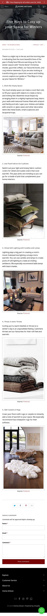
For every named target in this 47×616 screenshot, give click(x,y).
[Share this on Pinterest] (26, 505)
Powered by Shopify (32, 606)
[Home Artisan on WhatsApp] (31, 599)
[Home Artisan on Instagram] (23, 599)
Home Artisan (18, 606)
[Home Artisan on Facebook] (19, 599)
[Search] (39, 6)
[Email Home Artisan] (15, 599)
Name (5, 524)
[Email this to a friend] (31, 505)
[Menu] (1, 6)
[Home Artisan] (23, 6)
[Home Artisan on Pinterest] (27, 599)
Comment (6, 543)
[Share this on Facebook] (20, 505)
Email (4, 533)
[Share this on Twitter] (14, 505)
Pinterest (26, 155)
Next (42, 45)
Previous (35, 45)
